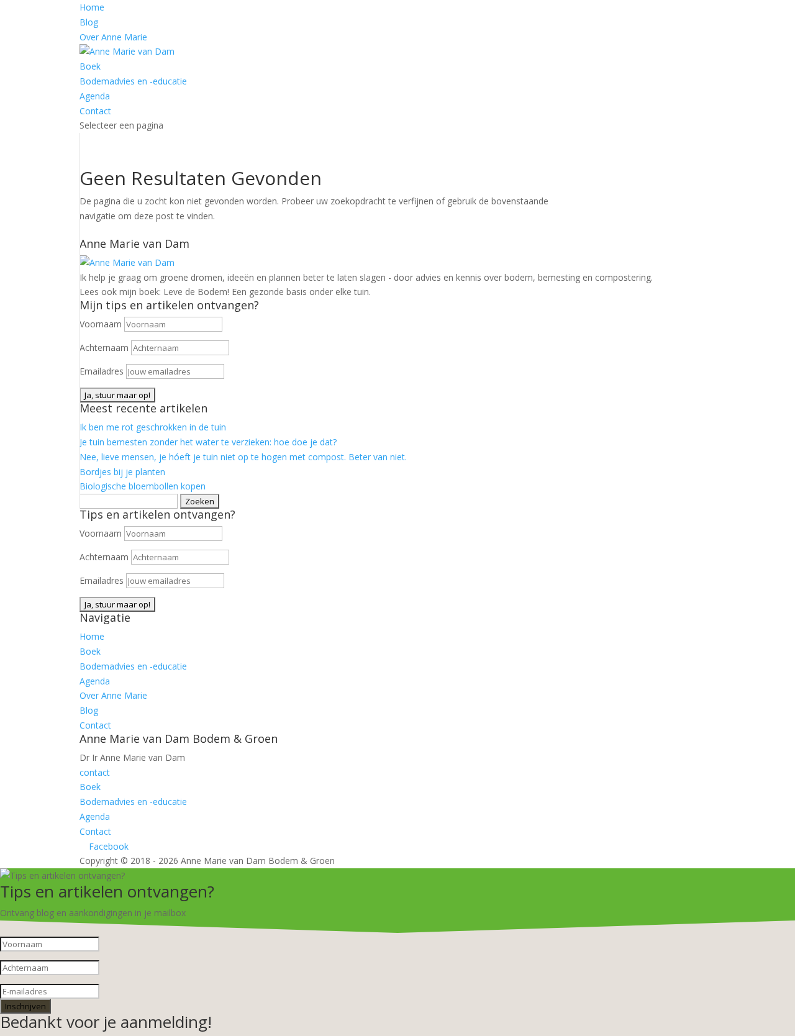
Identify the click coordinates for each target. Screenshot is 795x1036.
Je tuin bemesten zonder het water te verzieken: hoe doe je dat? (208, 442)
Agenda (95, 96)
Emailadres (102, 371)
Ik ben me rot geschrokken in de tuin (153, 427)
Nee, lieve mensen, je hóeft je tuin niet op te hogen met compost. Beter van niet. (243, 457)
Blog (89, 22)
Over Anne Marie (113, 37)
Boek (90, 66)
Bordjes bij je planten (122, 472)
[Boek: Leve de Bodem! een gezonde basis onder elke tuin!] (127, 262)
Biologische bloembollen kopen (143, 486)
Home (92, 7)
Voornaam (101, 324)
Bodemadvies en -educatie (133, 81)
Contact (95, 111)
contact (95, 772)
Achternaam (104, 347)
